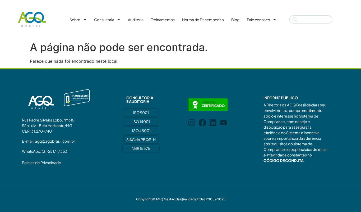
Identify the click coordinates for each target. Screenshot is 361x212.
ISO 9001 (141, 112)
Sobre (75, 19)
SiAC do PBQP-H (141, 139)
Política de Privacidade (41, 162)
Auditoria (136, 19)
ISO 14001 (141, 121)
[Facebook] (202, 123)
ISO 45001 (141, 130)
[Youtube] (223, 123)
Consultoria (104, 19)
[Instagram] (192, 123)
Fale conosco (258, 19)
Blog (235, 19)
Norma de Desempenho (203, 19)
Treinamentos (163, 19)
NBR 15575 (141, 148)
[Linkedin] (213, 123)
